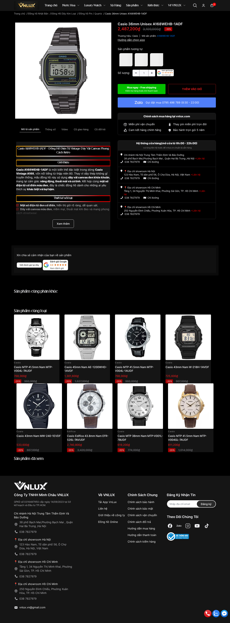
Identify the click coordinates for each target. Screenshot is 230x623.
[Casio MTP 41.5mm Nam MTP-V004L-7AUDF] (36, 337)
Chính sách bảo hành (141, 502)
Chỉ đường (153, 161)
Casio (135, 35)
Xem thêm (63, 223)
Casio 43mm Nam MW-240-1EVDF (39, 436)
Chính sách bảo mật (140, 508)
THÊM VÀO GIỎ (192, 89)
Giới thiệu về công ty (111, 515)
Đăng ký (206, 504)
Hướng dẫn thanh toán (142, 535)
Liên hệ (102, 508)
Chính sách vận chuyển (142, 515)
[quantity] (136, 73)
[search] (163, 16)
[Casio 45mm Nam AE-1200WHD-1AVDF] (87, 337)
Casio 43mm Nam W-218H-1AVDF (187, 367)
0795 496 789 (171, 102)
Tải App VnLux (107, 502)
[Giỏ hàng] (212, 5)
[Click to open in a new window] (63, 70)
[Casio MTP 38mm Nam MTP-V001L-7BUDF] (140, 406)
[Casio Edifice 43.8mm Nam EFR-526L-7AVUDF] (89, 406)
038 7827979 (132, 161)
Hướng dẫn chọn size (131, 40)
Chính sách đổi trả (139, 522)
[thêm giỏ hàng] (47, 319)
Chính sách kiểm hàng (142, 541)
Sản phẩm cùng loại (30, 311)
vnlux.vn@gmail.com (32, 607)
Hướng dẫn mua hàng (141, 528)
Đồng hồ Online (108, 522)
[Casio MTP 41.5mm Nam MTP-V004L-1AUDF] (137, 337)
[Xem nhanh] (55, 319)
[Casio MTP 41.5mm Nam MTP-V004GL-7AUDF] (190, 406)
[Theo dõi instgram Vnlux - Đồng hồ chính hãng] (188, 526)
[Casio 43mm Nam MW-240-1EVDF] (39, 406)
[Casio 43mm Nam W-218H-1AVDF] (188, 337)
